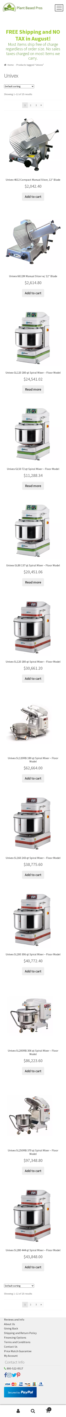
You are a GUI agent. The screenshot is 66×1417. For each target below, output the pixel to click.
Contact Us (10, 1346)
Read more (33, 389)
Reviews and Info (14, 1319)
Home (11, 64)
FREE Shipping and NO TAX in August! (33, 35)
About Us (9, 1324)
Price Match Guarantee (18, 1351)
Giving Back (11, 1328)
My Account (11, 1355)
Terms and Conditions (17, 1342)
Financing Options (15, 1337)
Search (33, 1411)
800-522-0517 (14, 1368)
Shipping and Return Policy (20, 1333)
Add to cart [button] (33, 196)
